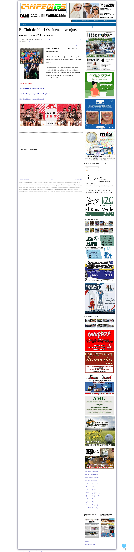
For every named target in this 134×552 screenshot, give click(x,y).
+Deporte (106, 20)
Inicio (24, 24)
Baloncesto (85, 20)
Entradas (89, 167)
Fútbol (76, 20)
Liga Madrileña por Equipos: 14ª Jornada (32, 99)
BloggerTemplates (43, 551)
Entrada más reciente (24, 179)
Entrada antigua (78, 179)
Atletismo (96, 20)
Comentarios (90, 171)
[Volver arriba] (124, 547)
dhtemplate (49, 551)
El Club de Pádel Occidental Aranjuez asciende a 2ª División (48, 32)
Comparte (79, 46)
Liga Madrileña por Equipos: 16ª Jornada (32, 88)
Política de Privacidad (90, 544)
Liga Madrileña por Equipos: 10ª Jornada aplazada (35, 94)
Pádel (29, 41)
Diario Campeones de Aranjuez (25, 551)
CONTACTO (88, 541)
